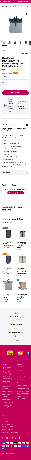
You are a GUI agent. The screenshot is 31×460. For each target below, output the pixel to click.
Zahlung (19, 374)
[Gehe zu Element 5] (26, 43)
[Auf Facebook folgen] (3, 438)
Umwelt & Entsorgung (23, 385)
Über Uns (4, 364)
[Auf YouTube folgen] (12, 438)
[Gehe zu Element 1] (4, 43)
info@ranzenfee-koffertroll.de (10, 432)
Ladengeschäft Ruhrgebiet (6, 395)
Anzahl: (4, 82)
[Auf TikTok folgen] (16, 438)
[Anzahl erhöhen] (11, 86)
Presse (3, 413)
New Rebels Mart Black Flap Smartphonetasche (8, 243)
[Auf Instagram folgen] (7, 438)
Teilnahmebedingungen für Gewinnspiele (23, 392)
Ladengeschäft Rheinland (6, 382)
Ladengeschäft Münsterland (6, 387)
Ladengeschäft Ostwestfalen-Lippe (7, 372)
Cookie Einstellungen (23, 388)
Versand (10, 75)
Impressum (5, 415)
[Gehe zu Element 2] (9, 43)
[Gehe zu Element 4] (20, 43)
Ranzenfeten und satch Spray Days (6, 406)
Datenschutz (20, 379)
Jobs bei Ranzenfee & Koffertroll (7, 368)
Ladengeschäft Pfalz (7, 391)
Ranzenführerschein (7, 402)
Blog (3, 410)
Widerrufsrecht (21, 376)
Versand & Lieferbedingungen (22, 370)
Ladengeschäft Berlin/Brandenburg (7, 377)
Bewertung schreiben (15, 193)
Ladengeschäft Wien (7, 399)
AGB (18, 382)
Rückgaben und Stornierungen (21, 397)
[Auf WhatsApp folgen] (20, 438)
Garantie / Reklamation (20, 365)
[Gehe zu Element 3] (15, 43)
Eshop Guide (15, 455)
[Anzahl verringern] (4, 86)
